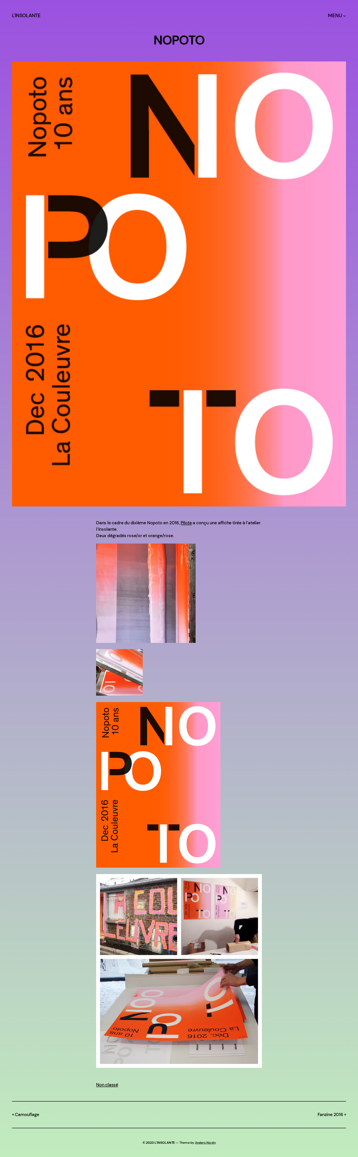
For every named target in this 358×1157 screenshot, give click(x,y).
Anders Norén (205, 1142)
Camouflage (27, 1114)
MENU (335, 15)
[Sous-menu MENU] (344, 15)
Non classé (107, 1084)
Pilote (186, 523)
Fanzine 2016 (330, 1114)
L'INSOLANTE (26, 15)
